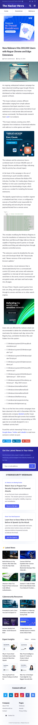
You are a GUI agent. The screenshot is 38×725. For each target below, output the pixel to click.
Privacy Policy (23, 711)
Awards (21, 708)
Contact (4, 711)
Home (6, 11)
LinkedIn (23, 432)
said (7, 117)
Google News (7, 432)
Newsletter (19, 11)
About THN (5, 706)
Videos (27, 639)
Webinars (31, 11)
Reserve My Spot (12, 506)
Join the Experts (11, 537)
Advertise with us (7, 708)
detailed (21, 414)
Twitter (14, 432)
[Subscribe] (32, 466)
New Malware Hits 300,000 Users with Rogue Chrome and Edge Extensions (18, 51)
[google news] (32, 695)
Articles (33, 639)
